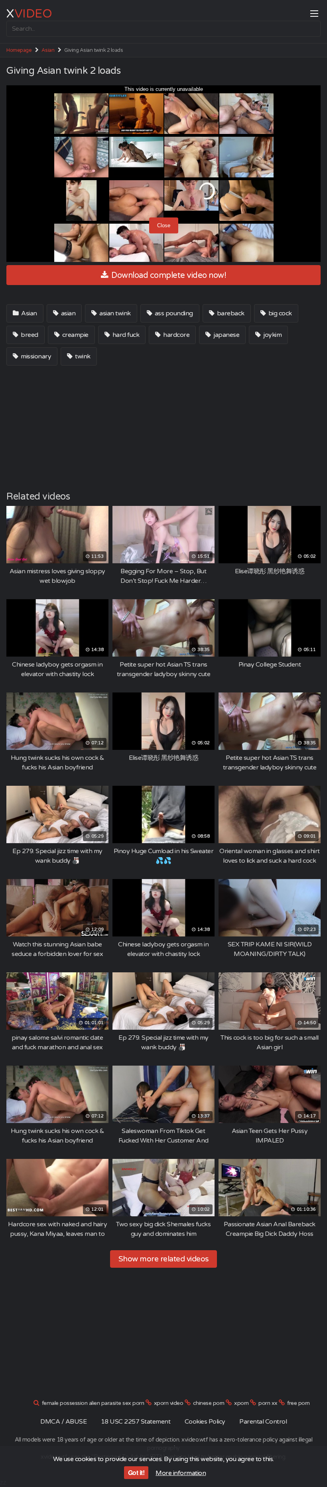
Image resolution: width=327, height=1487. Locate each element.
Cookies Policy (205, 1422)
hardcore (176, 335)
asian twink (114, 313)
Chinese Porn (209, 1403)
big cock (279, 313)
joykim (272, 335)
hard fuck (125, 335)
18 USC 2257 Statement (136, 1422)
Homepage (19, 50)
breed (29, 335)
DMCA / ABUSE (63, 1422)
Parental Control (263, 1422)
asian (67, 313)
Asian (48, 50)
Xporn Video (168, 1403)
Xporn (241, 1403)
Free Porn (298, 1403)
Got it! (136, 1472)
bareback (229, 313)
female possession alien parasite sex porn (93, 1403)
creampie (75, 335)
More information (181, 1473)
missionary (35, 356)
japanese (226, 335)
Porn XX (268, 1403)
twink (82, 356)
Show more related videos (163, 1258)
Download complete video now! (168, 275)
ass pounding (173, 313)
